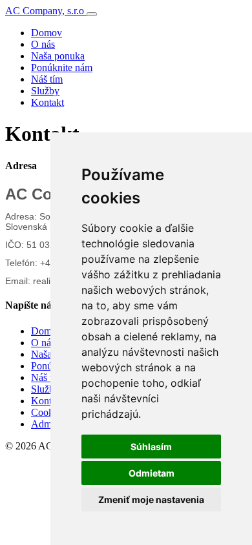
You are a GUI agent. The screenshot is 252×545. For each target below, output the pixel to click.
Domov (46, 32)
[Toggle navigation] (92, 14)
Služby (45, 90)
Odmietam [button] (151, 473)
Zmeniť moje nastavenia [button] (151, 499)
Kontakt (47, 102)
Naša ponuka (58, 55)
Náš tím (47, 79)
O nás (43, 44)
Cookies (48, 412)
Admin (45, 423)
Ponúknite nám (61, 67)
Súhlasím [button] (151, 446)
